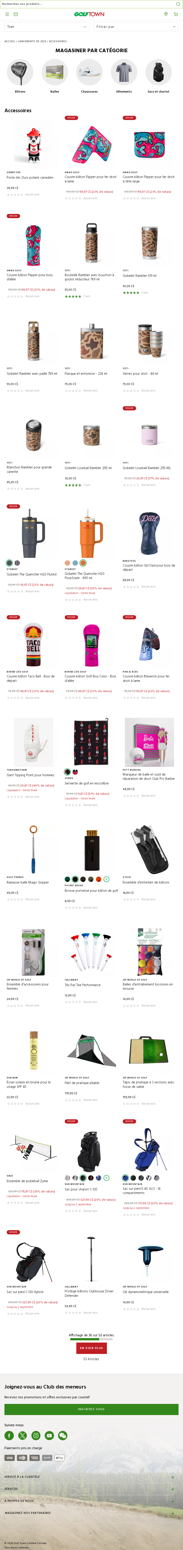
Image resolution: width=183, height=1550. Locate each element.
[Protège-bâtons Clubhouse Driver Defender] (91, 1259)
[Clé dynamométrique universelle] (149, 1259)
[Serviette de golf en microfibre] (91, 742)
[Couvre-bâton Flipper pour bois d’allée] (33, 242)
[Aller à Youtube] (49, 1435)
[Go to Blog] (76, 1435)
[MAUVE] (17, 563)
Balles (54, 91)
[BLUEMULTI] (98, 1178)
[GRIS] (83, 879)
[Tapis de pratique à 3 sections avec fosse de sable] (149, 1050)
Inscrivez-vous (91, 1409)
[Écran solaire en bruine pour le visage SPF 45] (33, 1050)
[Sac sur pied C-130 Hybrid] (33, 1259)
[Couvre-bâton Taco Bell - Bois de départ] (33, 644)
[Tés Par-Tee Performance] (91, 952)
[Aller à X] (22, 1435)
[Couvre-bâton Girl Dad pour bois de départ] (149, 533)
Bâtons (20, 91)
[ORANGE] (83, 563)
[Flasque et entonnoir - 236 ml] (91, 340)
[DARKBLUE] (125, 1178)
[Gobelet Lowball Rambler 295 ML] (149, 435)
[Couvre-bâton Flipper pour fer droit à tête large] (149, 144)
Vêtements (124, 91)
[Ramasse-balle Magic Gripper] (33, 849)
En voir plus (91, 1348)
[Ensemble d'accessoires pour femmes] (33, 952)
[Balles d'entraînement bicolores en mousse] (149, 952)
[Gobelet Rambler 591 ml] (149, 242)
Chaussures (89, 91)
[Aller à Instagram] (36, 1435)
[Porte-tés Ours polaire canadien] (33, 144)
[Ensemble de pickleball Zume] (33, 1148)
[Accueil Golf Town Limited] (89, 14)
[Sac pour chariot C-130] (91, 1148)
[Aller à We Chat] (62, 1435)
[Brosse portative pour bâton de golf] (91, 849)
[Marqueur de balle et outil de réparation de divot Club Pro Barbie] (149, 742)
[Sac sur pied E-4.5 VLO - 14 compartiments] (149, 1148)
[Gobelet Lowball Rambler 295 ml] (91, 435)
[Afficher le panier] (176, 14)
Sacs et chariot (158, 91)
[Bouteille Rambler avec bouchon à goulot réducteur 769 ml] (91, 242)
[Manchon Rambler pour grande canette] (33, 435)
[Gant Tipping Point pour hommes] (33, 742)
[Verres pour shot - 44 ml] (149, 340)
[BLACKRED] (75, 772)
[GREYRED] (156, 1178)
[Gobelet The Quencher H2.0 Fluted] (33, 533)
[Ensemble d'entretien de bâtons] (149, 849)
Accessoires (58, 41)
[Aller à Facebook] (9, 1435)
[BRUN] (67, 563)
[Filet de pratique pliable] (91, 1050)
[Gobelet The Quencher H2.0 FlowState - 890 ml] (91, 533)
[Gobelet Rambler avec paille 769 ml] (33, 340)
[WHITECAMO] (75, 1178)
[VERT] (67, 879)
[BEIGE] (67, 1178)
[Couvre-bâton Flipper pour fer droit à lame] (91, 144)
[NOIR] (67, 772)
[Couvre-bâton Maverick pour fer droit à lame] (149, 644)
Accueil (9, 41)
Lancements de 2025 (32, 41)
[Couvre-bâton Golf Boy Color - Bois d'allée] (91, 644)
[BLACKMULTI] (141, 1178)
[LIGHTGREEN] (90, 879)
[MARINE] (9, 563)
